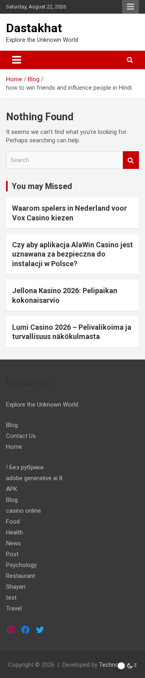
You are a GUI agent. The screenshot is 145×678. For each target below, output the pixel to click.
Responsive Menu (130, 7)
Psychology (21, 565)
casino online (23, 510)
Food (13, 521)
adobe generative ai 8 (34, 478)
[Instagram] (11, 630)
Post (12, 554)
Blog (12, 425)
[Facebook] (25, 630)
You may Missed (42, 186)
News (13, 543)
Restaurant (20, 575)
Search (131, 160)
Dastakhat (34, 28)
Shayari (15, 586)
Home (14, 446)
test (11, 597)
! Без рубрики (25, 467)
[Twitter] (40, 630)
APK (11, 489)
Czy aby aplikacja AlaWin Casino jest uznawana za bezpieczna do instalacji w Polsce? (72, 254)
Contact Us (21, 436)
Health (14, 532)
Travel (14, 608)
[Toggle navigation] (16, 60)
